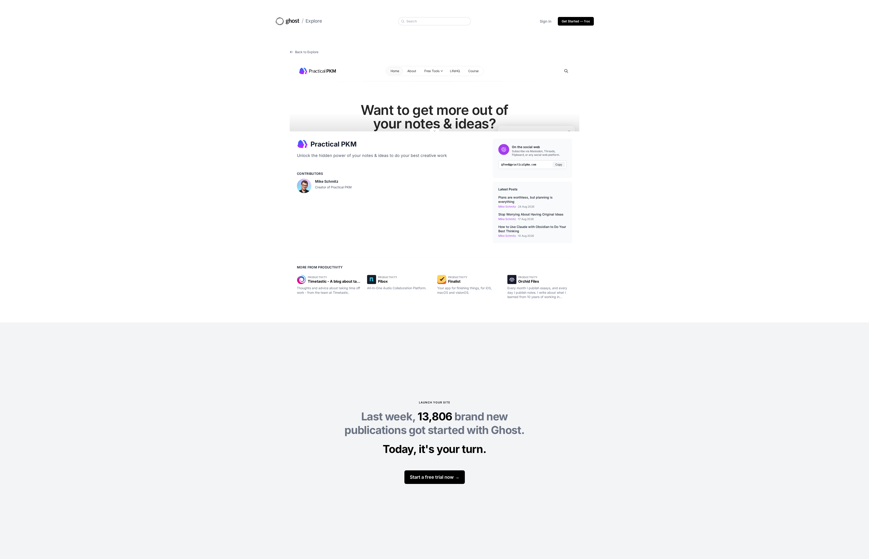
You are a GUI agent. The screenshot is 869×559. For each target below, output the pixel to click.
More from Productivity (320, 267)
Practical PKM (333, 144)
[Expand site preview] (434, 131)
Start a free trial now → (434, 477)
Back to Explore (306, 52)
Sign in (545, 21)
